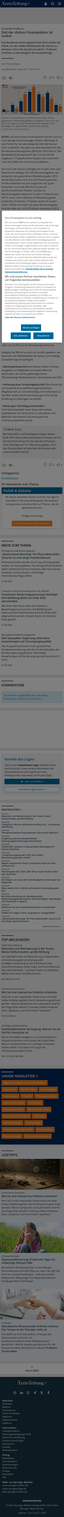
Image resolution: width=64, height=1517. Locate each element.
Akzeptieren (43, 335)
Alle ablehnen (21, 335)
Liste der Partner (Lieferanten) (20, 317)
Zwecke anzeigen (31, 327)
